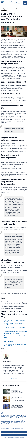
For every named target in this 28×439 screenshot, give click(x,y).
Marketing (9, 9)
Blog (4, 9)
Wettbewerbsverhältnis (14, 146)
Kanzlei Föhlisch (18, 3)
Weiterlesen (14, 378)
